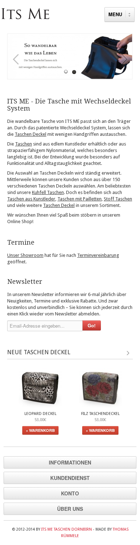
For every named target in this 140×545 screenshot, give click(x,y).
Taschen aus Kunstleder (31, 199)
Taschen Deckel (30, 134)
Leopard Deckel (40, 413)
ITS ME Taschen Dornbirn (66, 529)
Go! (91, 325)
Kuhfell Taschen (48, 192)
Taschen (23, 144)
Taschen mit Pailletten (79, 199)
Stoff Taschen (118, 199)
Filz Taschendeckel (100, 413)
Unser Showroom (25, 255)
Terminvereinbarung (98, 255)
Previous (15, 59)
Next (124, 59)
